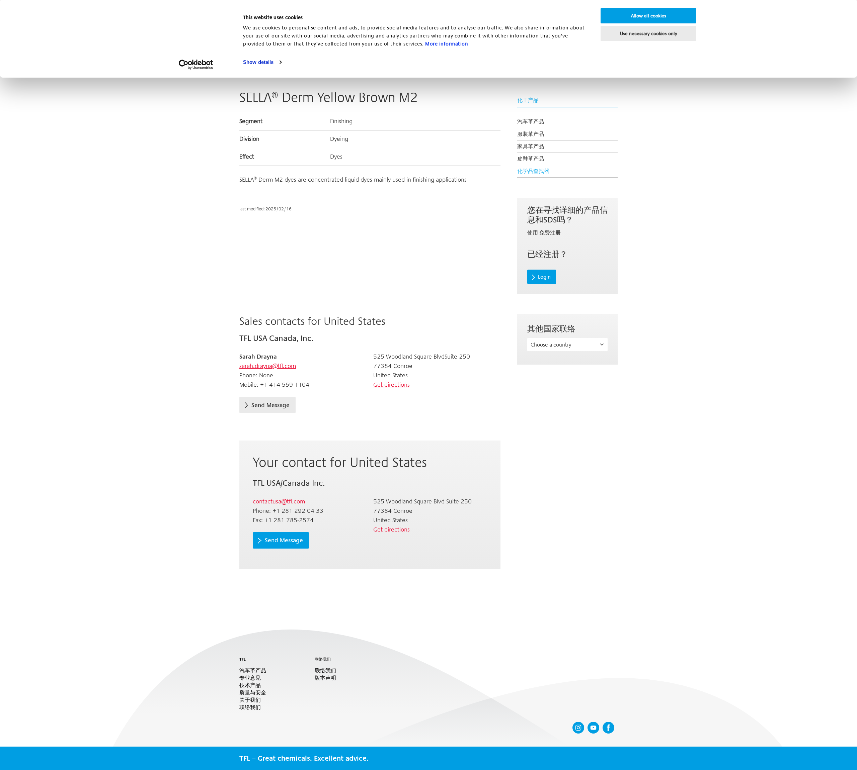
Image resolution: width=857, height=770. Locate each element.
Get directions (391, 384)
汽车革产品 (530, 121)
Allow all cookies (648, 16)
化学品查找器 (533, 171)
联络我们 (250, 707)
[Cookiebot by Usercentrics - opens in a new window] (196, 65)
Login (544, 277)
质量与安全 (252, 693)
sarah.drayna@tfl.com (267, 366)
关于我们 (250, 700)
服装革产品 (530, 134)
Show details (258, 62)
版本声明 (325, 678)
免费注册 (550, 232)
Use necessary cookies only (648, 33)
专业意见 (250, 678)
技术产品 (250, 685)
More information (446, 44)
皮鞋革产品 (530, 159)
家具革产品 (530, 146)
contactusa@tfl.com (279, 501)
